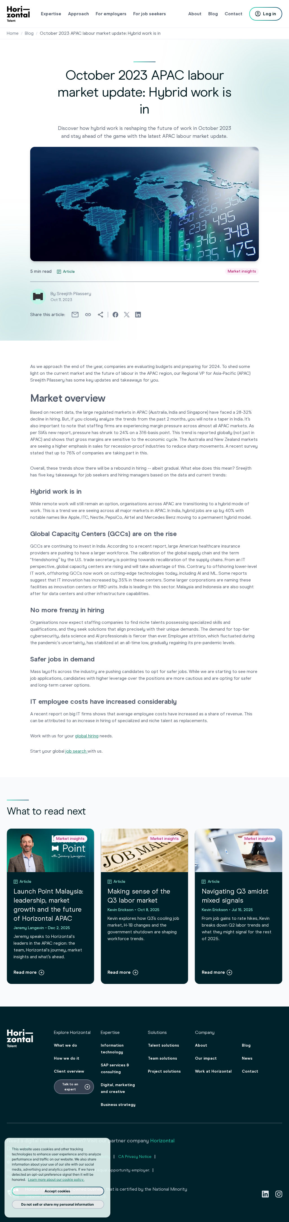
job (69, 751)
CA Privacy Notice (135, 1156)
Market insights (242, 271)
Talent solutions (163, 1045)
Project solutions (164, 1071)
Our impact (206, 1058)
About (201, 1045)
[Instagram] (278, 1194)
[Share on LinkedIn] (138, 314)
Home (13, 33)
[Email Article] (75, 314)
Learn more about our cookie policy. (56, 1179)
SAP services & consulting (115, 1068)
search (80, 751)
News (247, 1058)
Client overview (69, 1071)
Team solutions (162, 1058)
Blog (29, 33)
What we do (65, 1045)
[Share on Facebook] (115, 314)
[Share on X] (127, 314)
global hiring (86, 736)
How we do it (66, 1058)
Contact (250, 1071)
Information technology (112, 1049)
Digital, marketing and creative (118, 1088)
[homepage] (18, 14)
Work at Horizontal (213, 1071)
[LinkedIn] (265, 1194)
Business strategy (118, 1104)
